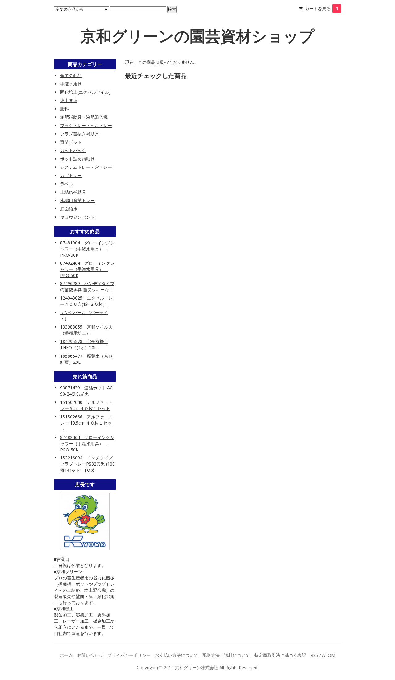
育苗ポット (71, 142)
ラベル (66, 184)
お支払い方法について (176, 655)
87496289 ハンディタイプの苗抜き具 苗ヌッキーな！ (87, 286)
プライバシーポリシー (129, 655)
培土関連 (68, 100)
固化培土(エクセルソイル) (85, 92)
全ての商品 (71, 75)
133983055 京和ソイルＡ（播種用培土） (86, 330)
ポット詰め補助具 (77, 159)
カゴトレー (71, 175)
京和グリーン (69, 571)
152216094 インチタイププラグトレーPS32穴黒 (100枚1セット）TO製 (87, 464)
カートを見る (321, 8)
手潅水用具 (71, 84)
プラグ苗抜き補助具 (79, 134)
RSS (314, 655)
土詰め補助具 (73, 192)
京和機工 (65, 609)
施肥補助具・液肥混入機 (84, 117)
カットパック (73, 150)
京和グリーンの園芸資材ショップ (197, 35)
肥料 (64, 109)
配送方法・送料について (226, 655)
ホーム (66, 655)
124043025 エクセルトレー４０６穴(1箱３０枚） (86, 301)
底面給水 (68, 209)
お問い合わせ (90, 655)
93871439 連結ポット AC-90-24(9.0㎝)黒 (87, 391)
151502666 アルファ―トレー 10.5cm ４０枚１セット (86, 423)
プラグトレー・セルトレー (86, 125)
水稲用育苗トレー (77, 200)
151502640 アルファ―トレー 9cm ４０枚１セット (86, 405)
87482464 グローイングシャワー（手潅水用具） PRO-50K (87, 269)
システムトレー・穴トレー (86, 167)
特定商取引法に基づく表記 (280, 655)
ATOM (328, 655)
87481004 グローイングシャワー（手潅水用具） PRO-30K (87, 249)
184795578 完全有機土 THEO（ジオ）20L (84, 344)
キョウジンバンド (77, 217)
